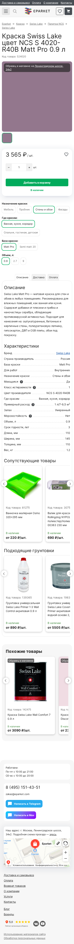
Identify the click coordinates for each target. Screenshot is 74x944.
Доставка (38, 277)
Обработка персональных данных (24, 938)
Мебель (8, 209)
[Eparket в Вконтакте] (36, 924)
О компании (50, 2)
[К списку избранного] (60, 11)
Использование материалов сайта (25, 934)
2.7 (15, 260)
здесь (53, 834)
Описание (22, 277)
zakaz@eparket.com (17, 794)
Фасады (63, 209)
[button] (4, 483)
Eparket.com (37, 11)
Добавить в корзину (37, 182)
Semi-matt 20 (28, 246)
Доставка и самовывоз (16, 2)
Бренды (9, 914)
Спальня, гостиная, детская (21, 232)
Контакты (66, 2)
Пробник (24, 209)
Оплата (36, 2)
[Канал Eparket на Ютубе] (43, 924)
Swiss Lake (63, 353)
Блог (7, 909)
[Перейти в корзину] (68, 11)
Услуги (8, 896)
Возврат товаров (15, 885)
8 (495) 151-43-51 (23, 787)
